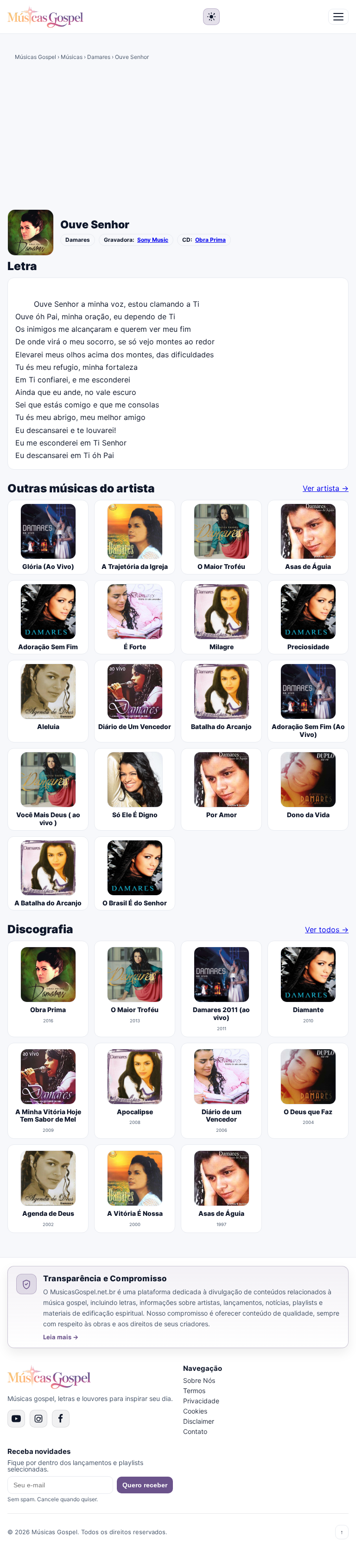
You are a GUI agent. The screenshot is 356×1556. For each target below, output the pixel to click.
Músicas (72, 56)
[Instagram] (38, 1418)
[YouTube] (16, 1418)
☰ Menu (338, 17)
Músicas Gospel (35, 56)
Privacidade (201, 1401)
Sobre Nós (199, 1380)
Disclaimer (198, 1421)
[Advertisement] (178, 137)
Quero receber (144, 1485)
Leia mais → (60, 1337)
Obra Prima (210, 240)
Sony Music (152, 240)
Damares (98, 56)
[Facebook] (61, 1418)
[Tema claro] (211, 16)
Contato (195, 1431)
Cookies (195, 1411)
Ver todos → (327, 929)
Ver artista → (326, 488)
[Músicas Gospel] (45, 17)
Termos (194, 1391)
